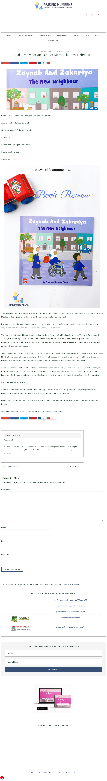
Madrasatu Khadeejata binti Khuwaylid (70, 600)
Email (4, 541)
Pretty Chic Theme (40, 772)
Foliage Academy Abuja (70, 617)
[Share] (39, 63)
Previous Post (13, 467)
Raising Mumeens (53, 5)
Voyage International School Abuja (70, 627)
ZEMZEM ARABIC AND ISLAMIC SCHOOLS (70, 606)
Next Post (72, 467)
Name (4, 527)
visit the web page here (51, 411)
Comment (6, 490)
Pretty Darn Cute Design (64, 772)
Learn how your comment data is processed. (59, 584)
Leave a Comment (63, 51)
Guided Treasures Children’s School (70, 612)
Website (5, 555)
